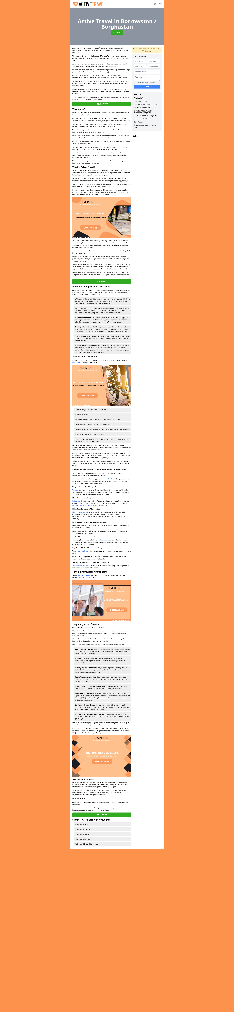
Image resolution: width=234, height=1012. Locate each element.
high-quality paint (84, 551)
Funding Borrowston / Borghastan (146, 116)
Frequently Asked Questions (143, 119)
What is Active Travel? (141, 101)
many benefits (77, 362)
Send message (147, 87)
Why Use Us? (138, 98)
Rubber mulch (77, 501)
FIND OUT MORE (102, 815)
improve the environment (81, 505)
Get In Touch (138, 122)
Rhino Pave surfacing (79, 512)
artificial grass (102, 540)
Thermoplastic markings (80, 566)
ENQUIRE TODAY (102, 104)
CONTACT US (101, 282)
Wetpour (75, 490)
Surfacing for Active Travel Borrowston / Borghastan (143, 111)
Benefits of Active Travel (142, 107)
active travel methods (107, 479)
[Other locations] (155, 4)
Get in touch (117, 32)
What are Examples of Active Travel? (146, 104)
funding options (83, 575)
